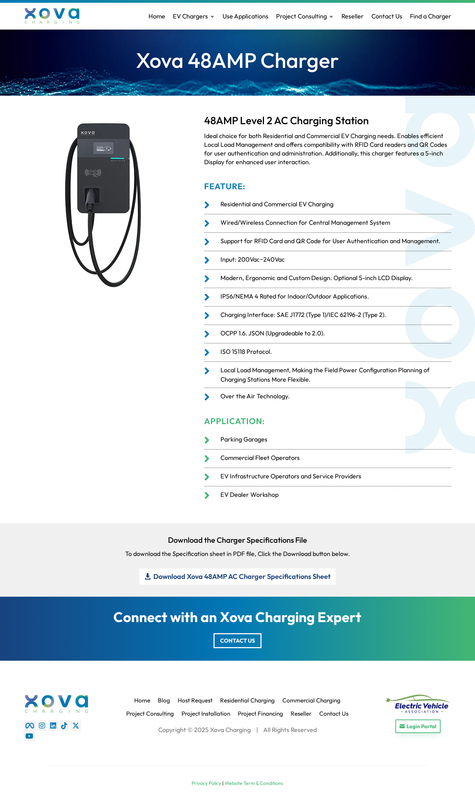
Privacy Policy (206, 783)
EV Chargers (190, 16)
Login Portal (421, 726)
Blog (164, 700)
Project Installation (206, 713)
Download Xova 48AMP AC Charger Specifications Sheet (242, 576)
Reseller (352, 16)
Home (156, 16)
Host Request (195, 700)
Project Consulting (301, 16)
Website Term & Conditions (254, 783)
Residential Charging (247, 700)
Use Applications (245, 16)
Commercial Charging (311, 700)
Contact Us (386, 16)
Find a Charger (430, 16)
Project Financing (260, 713)
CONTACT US (237, 640)
